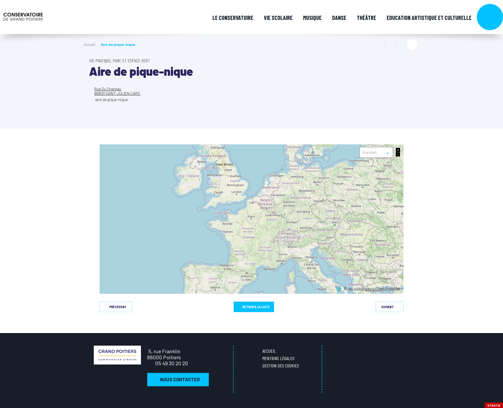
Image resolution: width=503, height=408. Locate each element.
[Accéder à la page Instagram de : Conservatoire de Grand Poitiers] (495, 168)
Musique (312, 17)
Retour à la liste (256, 306)
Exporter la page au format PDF (391, 44)
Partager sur (412, 44)
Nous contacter (180, 379)
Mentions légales (278, 358)
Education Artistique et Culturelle (429, 17)
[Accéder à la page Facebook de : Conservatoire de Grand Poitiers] (495, 157)
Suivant (387, 306)
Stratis (493, 405)
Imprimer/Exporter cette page (380, 44)
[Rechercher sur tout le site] (490, 17)
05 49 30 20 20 (171, 363)
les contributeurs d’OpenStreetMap (374, 288)
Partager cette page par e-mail (401, 44)
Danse (339, 17)
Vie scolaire (278, 17)
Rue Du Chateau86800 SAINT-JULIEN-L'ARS (117, 91)
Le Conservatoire (232, 17)
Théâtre (366, 17)
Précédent (118, 306)
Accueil (89, 44)
